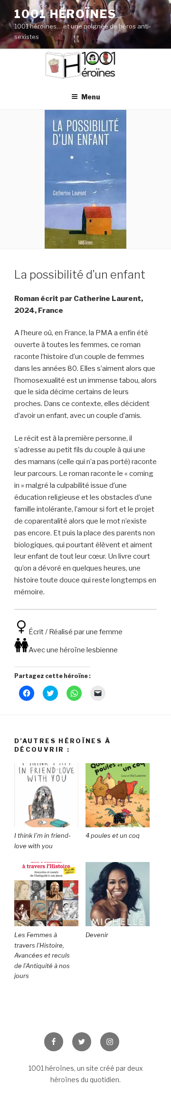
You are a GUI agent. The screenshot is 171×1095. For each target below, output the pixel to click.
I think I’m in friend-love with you (42, 841)
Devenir (97, 935)
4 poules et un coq (113, 835)
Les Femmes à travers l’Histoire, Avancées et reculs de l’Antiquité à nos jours (42, 955)
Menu (90, 97)
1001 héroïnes (65, 14)
